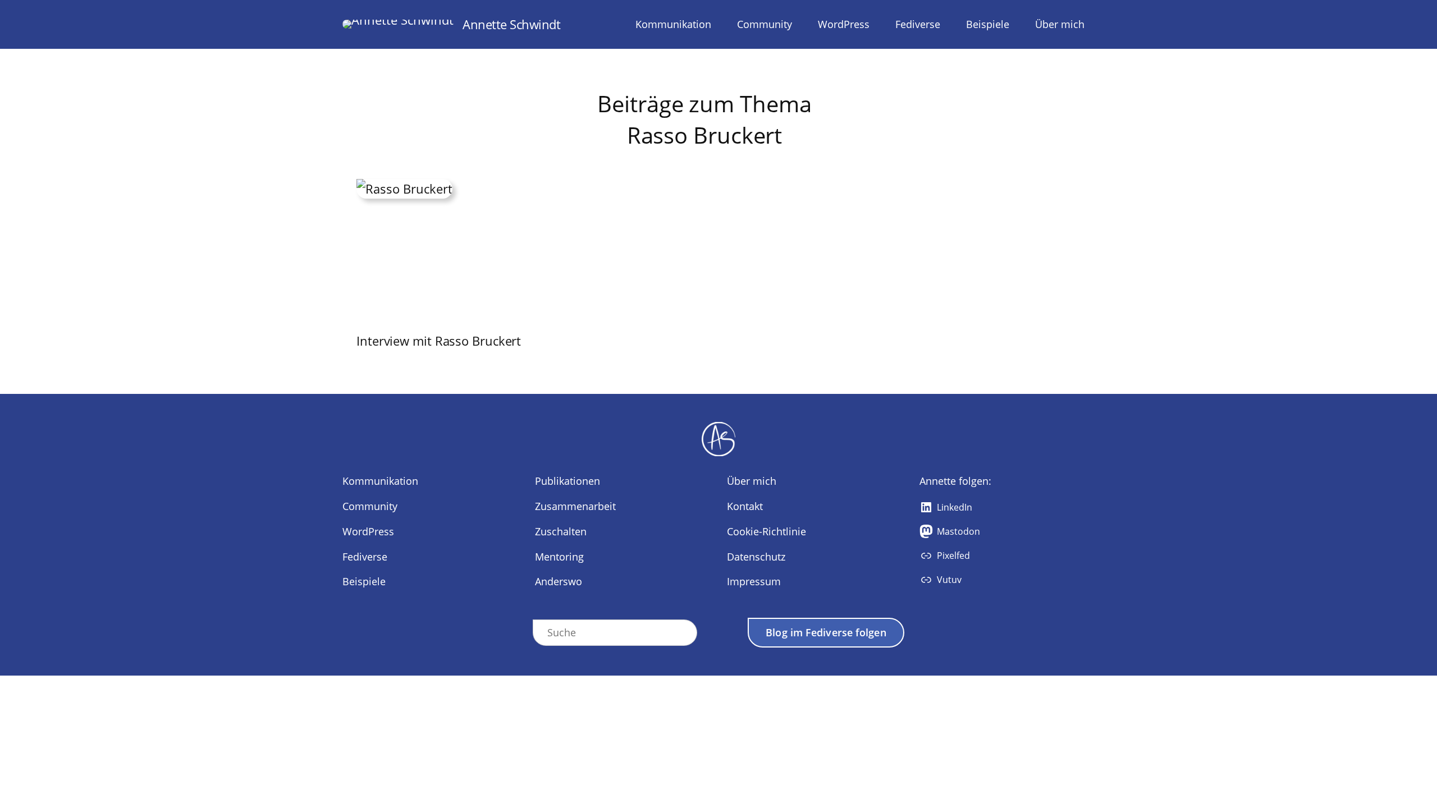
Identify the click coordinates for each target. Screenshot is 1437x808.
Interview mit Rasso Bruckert (438, 340)
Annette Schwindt (511, 24)
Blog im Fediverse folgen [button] (826, 632)
